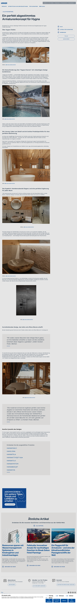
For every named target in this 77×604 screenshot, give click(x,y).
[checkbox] (47, 595)
